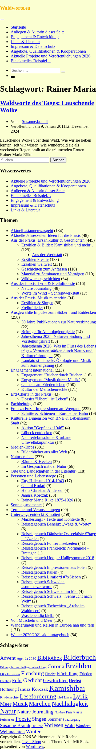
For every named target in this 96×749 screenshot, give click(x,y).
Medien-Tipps (22, 447)
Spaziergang (72, 719)
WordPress (35, 746)
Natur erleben (22, 456)
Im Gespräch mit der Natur (43, 466)
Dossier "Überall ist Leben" (44, 399)
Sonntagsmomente (26, 505)
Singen (39, 719)
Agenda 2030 (26, 659)
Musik (20, 704)
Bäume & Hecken (36, 461)
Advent (8, 658)
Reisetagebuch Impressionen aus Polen (54, 567)
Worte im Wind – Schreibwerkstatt (50, 293)
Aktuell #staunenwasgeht (32, 230)
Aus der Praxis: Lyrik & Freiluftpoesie (43, 283)
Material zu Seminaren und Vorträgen (52, 274)
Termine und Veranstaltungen (35, 509)
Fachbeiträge (21, 403)
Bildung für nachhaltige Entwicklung (23, 667)
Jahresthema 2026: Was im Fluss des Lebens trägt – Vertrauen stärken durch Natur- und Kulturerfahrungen (58, 351)
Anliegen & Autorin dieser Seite (38, 32)
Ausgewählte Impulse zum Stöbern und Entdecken (53, 312)
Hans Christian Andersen (42, 490)
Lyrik (80, 696)
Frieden (85, 673)
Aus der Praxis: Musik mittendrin (38, 298)
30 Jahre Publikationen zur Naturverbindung (58, 322)
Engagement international (32, 370)
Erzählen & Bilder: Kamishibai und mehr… (58, 245)
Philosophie (7, 719)
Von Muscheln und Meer (32, 620)
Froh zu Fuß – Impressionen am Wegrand (46, 408)
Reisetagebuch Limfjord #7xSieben (51, 577)
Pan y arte (74, 712)
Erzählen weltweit (36, 264)
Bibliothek (49, 658)
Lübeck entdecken (36, 432)
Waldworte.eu (15, 8)
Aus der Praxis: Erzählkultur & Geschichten (48, 240)
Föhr (17, 680)
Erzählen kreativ (35, 259)
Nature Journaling (36, 288)
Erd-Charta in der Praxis (31, 394)
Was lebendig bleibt (37, 615)
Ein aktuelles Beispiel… (31, 61)
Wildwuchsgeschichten (40, 278)
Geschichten (55, 680)
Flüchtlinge (67, 673)
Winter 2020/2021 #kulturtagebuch (40, 634)
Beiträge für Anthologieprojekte (48, 331)
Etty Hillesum (10, 674)
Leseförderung (38, 696)
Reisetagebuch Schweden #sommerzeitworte (43, 584)
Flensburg (32, 673)
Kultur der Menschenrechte (44, 389)
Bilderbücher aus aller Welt (44, 452)
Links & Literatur (25, 41)
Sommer (54, 719)
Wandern (83, 726)
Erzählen (78, 666)
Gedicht (32, 680)
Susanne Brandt (15, 725)
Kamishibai (67, 688)
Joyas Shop (31, 741)
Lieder (68, 697)
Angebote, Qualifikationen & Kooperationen (48, 51)
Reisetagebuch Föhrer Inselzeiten (49, 543)
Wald (70, 725)
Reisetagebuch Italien (39, 572)
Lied (60, 697)
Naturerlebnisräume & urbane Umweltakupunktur (46, 440)
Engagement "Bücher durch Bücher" (52, 375)
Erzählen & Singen (37, 302)
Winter (33, 731)
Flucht (50, 674)
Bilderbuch (79, 657)
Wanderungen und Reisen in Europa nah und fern (52, 625)
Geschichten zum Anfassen (44, 269)
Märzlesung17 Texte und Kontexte (50, 519)
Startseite (18, 27)
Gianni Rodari (33, 485)
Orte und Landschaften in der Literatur (43, 471)
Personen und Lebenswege (33, 476)
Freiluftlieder (32, 307)
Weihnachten (12, 731)
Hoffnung (8, 689)
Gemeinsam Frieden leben (43, 384)
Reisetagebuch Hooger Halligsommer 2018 (57, 557)
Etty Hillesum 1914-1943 (42, 480)
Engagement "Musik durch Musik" (50, 379)
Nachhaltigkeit (70, 703)
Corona (55, 666)
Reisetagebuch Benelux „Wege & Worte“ (56, 524)
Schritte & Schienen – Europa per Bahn (54, 413)
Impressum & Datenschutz (33, 46)
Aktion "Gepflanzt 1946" (42, 428)
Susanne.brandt (35, 121)
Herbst (75, 680)
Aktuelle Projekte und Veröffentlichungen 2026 (50, 56)
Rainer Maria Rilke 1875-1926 (47, 500)
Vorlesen (53, 725)
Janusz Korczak (34, 495)
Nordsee (60, 712)
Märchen (40, 703)
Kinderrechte (9, 697)
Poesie (23, 718)
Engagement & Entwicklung (35, 36)
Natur (8, 711)
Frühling (5, 681)
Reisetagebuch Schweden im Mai (49, 591)
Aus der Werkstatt (47, 254)
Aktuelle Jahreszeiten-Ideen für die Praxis (46, 235)
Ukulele (37, 726)
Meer (5, 704)
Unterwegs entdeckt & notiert (35, 514)
